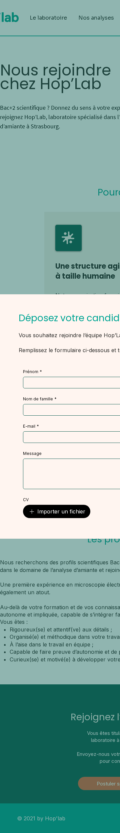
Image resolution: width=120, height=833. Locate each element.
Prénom (32, 371)
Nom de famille (40, 398)
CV (26, 499)
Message (32, 453)
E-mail (31, 426)
